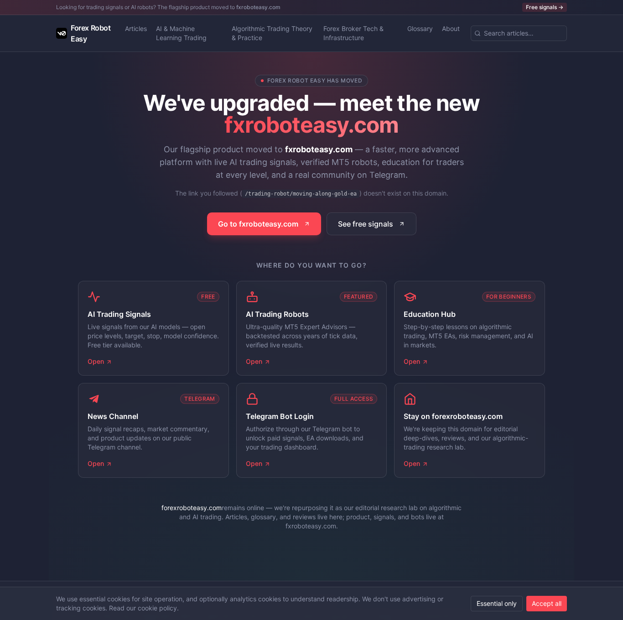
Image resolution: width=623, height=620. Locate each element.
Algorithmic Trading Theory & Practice (272, 33)
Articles (136, 28)
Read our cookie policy (143, 608)
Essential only (497, 603)
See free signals (365, 223)
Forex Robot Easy (91, 33)
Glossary (420, 28)
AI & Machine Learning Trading (181, 33)
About (451, 28)
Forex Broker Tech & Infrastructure (353, 33)
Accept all (546, 603)
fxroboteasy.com (258, 7)
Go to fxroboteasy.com (258, 223)
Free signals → (544, 7)
